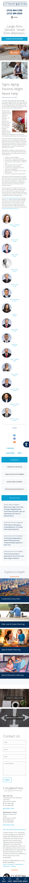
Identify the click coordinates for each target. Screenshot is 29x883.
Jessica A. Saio (14, 239)
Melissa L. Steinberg (14, 225)
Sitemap (11, 864)
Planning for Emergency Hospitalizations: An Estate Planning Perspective (13, 527)
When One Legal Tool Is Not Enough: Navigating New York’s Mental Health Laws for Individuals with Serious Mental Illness (14, 511)
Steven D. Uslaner (14, 389)
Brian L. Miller (14, 329)
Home (5, 864)
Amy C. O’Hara (14, 374)
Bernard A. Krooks (14, 419)
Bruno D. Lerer (14, 284)
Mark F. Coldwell (14, 359)
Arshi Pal (14, 314)
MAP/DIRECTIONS (8, 808)
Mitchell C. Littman (14, 404)
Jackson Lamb (14, 254)
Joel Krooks (14, 344)
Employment (19, 864)
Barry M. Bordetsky (14, 299)
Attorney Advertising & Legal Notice (14, 829)
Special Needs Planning (11, 505)
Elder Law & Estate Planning (13, 522)
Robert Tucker (14, 269)
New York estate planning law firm (12, 198)
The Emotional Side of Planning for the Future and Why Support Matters (14, 556)
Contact (14, 226)
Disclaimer (6, 866)
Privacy (13, 866)
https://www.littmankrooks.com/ (11, 208)
